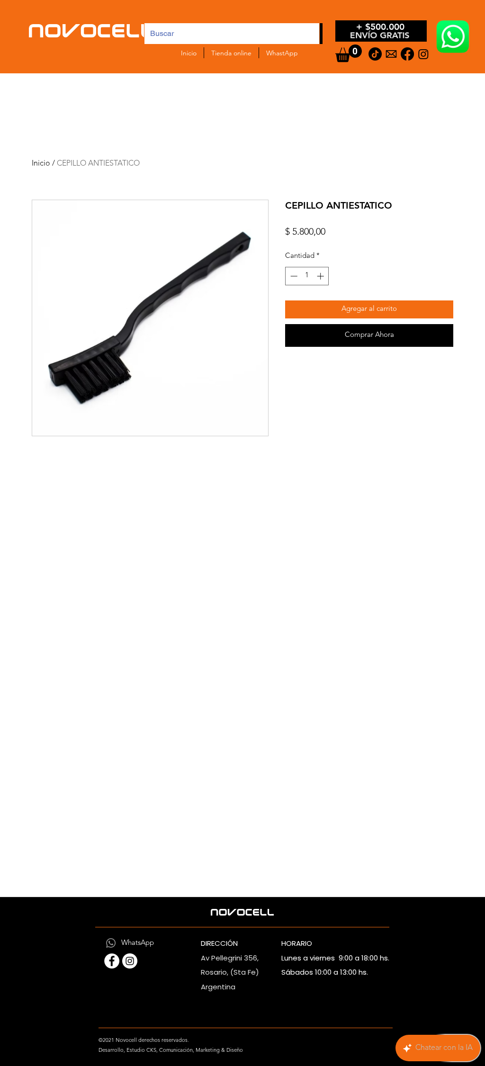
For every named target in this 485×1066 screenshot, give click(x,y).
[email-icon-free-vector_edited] (391, 54)
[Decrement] (293, 276)
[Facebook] (407, 54)
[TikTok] (375, 54)
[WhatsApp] (111, 943)
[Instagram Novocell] (129, 961)
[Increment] (321, 276)
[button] (348, 53)
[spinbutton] (307, 276)
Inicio (41, 163)
